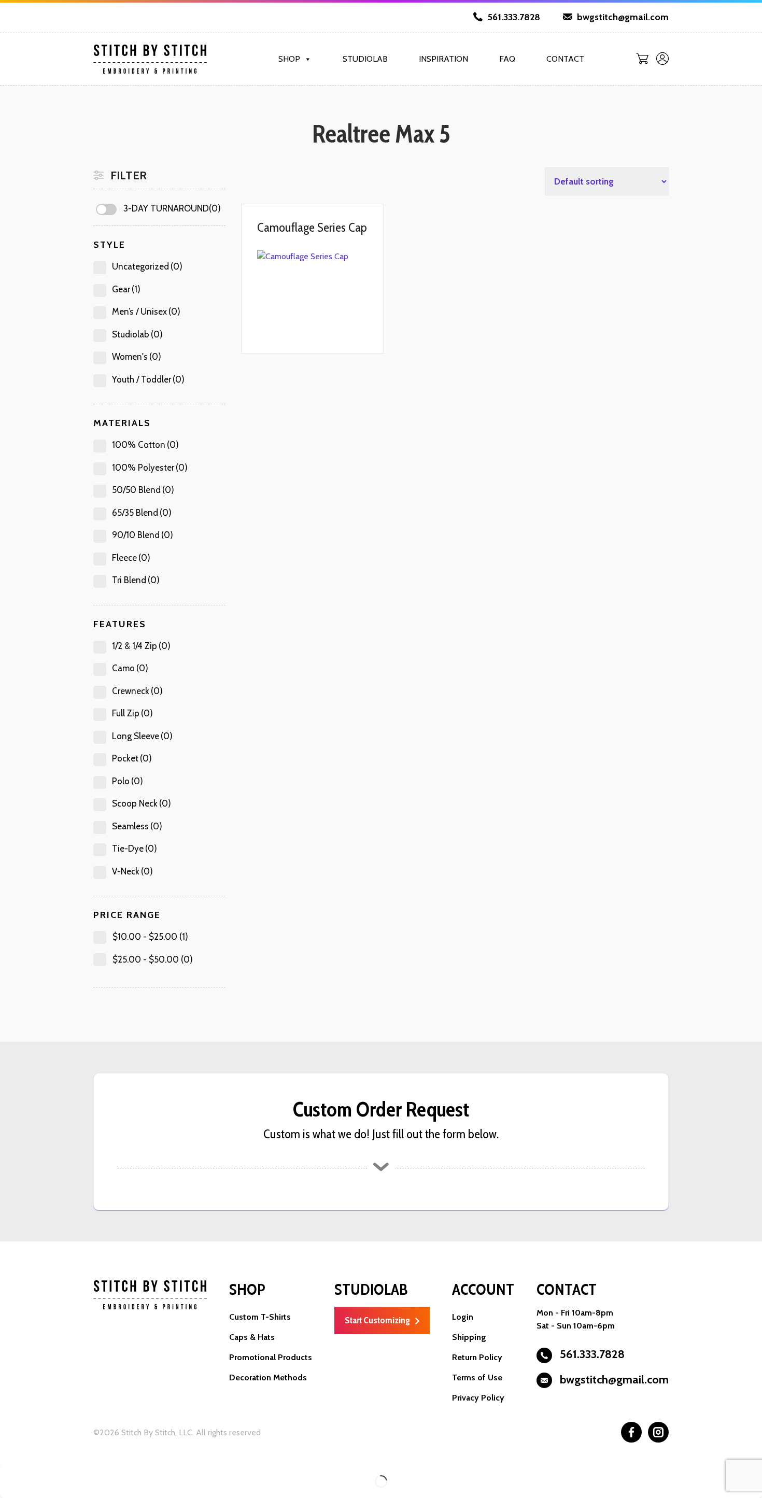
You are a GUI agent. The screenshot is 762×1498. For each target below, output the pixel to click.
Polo (127, 781)
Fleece (131, 558)
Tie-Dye (134, 848)
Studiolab (365, 59)
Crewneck (137, 691)
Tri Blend (136, 580)
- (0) (152, 959)
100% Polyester (150, 467)
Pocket (132, 758)
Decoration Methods (268, 1377)
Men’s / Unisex (146, 311)
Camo (130, 668)
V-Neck (132, 871)
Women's (136, 356)
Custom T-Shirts (260, 1317)
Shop (289, 59)
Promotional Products (270, 1357)
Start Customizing (377, 1320)
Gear (126, 289)
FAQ (507, 59)
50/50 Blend (143, 490)
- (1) (150, 936)
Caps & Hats (252, 1337)
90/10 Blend (142, 535)
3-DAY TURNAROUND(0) (172, 208)
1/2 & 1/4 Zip (141, 646)
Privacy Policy (478, 1398)
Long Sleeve (142, 736)
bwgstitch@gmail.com (622, 17)
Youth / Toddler (148, 379)
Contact (565, 59)
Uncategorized (147, 266)
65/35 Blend (142, 512)
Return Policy (477, 1357)
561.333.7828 (512, 17)
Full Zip (132, 713)
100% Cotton (145, 445)
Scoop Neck (141, 803)
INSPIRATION (443, 59)
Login (462, 1317)
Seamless (137, 826)
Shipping (469, 1337)
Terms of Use (477, 1377)
